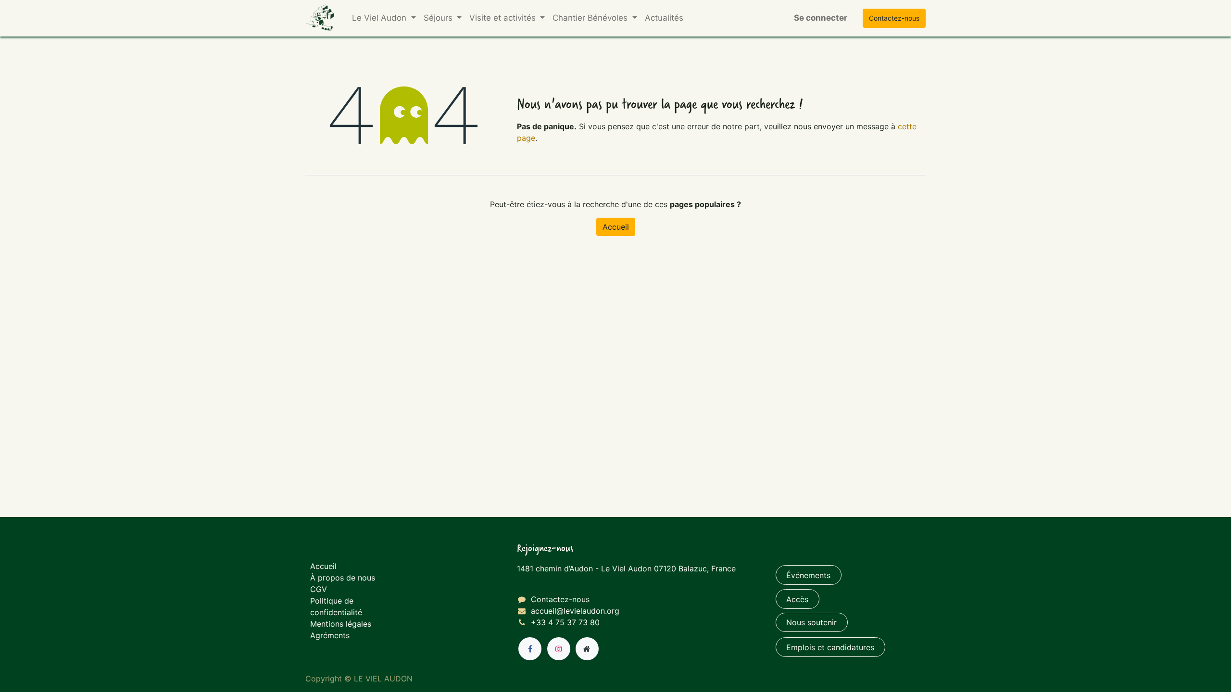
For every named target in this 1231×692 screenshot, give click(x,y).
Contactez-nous (560, 599)
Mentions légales (340, 624)
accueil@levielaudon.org (575, 611)
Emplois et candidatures (830, 647)
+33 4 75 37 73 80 (565, 622)
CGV (318, 589)
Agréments (330, 635)
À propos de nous (342, 577)
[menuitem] (664, 18)
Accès (797, 599)
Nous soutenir (811, 622)
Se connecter (820, 18)
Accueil (616, 227)
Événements (808, 575)
